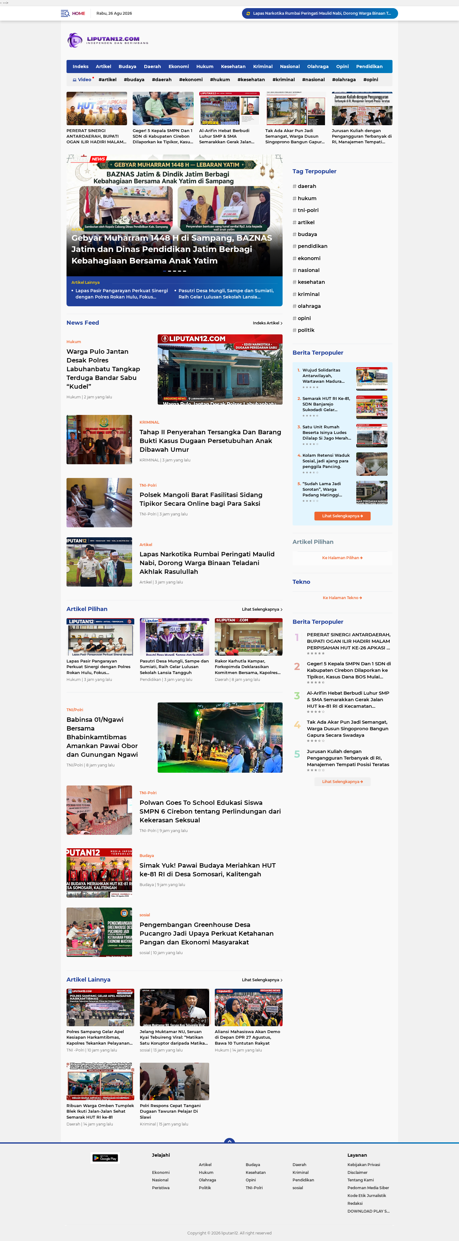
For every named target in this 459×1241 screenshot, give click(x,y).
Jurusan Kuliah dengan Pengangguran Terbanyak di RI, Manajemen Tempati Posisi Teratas (362, 136)
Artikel (103, 66)
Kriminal (263, 66)
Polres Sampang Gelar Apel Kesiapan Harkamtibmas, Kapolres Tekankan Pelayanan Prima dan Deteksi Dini (98, 1037)
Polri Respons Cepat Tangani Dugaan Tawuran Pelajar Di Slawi (170, 1111)
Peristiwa (161, 1187)
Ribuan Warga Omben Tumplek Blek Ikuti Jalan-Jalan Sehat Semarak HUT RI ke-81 (100, 1111)
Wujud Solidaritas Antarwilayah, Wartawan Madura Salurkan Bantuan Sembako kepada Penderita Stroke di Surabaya (323, 375)
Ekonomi (179, 66)
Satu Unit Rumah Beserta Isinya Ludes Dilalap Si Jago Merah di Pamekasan (325, 432)
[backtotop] (229, 1143)
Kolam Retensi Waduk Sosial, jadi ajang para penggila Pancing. (326, 461)
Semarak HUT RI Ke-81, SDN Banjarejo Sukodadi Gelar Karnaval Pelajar (326, 404)
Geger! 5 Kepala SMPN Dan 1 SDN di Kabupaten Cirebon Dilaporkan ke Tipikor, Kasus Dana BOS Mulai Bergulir (162, 136)
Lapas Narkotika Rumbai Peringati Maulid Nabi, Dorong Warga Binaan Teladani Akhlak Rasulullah (207, 562)
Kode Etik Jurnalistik (367, 1195)
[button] (164, 271)
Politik (306, 330)
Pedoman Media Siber (368, 1187)
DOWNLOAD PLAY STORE (370, 1211)
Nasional (290, 66)
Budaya (127, 66)
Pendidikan (369, 66)
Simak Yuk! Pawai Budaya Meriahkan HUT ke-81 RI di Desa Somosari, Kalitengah (208, 870)
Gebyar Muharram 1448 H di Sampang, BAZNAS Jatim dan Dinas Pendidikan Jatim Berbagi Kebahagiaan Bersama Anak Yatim (172, 249)
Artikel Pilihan (313, 542)
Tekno (301, 582)
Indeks (80, 66)
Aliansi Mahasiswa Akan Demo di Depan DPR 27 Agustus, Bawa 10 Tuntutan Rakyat (247, 1037)
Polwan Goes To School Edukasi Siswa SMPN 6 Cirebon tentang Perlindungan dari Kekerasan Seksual (210, 811)
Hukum (205, 66)
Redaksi (355, 1203)
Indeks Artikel (266, 323)
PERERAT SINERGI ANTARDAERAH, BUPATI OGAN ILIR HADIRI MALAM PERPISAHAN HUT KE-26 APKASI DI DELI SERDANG (95, 136)
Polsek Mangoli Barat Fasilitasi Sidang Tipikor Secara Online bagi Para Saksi (201, 499)
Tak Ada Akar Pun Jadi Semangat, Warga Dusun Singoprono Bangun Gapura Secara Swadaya (294, 136)
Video (84, 79)
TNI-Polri (308, 210)
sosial (298, 1187)
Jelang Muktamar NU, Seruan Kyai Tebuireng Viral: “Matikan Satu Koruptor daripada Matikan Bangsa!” (174, 1037)
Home (78, 13)
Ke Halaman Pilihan (341, 557)
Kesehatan (233, 66)
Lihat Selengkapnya (260, 609)
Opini (342, 66)
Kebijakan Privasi (364, 1164)
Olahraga (318, 66)
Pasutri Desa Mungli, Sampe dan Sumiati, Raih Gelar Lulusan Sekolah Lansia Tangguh (226, 294)
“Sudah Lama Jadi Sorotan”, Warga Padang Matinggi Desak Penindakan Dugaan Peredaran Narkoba (322, 489)
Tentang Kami (361, 1180)
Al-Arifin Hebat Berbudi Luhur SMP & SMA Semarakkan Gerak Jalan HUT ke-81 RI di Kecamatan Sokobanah (228, 136)
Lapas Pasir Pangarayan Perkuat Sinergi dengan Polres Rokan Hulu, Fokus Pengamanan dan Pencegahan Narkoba (322, 13)
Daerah (152, 66)
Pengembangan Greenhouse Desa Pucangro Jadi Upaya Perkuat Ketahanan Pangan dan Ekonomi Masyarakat (207, 933)
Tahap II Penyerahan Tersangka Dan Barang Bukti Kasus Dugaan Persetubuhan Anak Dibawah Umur (210, 440)
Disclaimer (358, 1172)
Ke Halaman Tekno (341, 597)
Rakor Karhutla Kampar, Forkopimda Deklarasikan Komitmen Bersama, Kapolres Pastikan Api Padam (246, 666)
